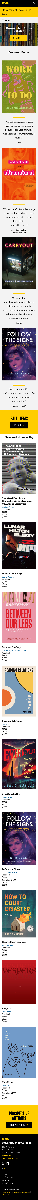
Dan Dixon (5, 724)
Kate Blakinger (7, 945)
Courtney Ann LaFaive (10, 873)
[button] (34, 3)
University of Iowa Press (16, 10)
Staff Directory (7, 1177)
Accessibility (6, 1194)
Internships (6, 1180)
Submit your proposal (18, 1125)
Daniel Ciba (6, 1085)
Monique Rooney (8, 507)
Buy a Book (18, 425)
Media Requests (8, 1183)
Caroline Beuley (20, 651)
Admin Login (9, 1168)
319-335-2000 (8, 1155)
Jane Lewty (6, 1012)
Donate (4, 14)
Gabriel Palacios (8, 577)
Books (4, 1174)
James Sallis (7, 797)
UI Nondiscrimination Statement (21, 1192)
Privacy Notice (6, 1192)
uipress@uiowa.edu (10, 1158)
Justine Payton (7, 651)
